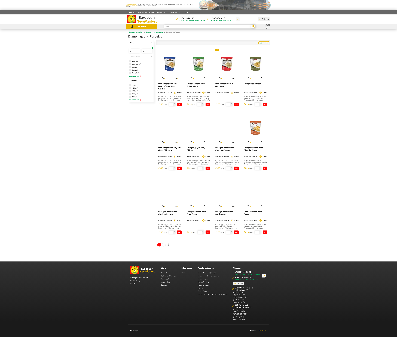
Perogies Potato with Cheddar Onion (253, 148)
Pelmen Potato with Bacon (253, 212)
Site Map (133, 284)
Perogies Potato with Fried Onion (196, 212)
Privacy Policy (135, 281)
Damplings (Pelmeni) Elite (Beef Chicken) (170, 148)
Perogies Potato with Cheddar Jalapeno (167, 212)
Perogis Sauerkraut (252, 83)
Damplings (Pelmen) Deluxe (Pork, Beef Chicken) (167, 86)
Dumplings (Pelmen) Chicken (196, 148)
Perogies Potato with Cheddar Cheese (224, 148)
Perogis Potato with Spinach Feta (196, 84)
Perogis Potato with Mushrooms (224, 212)
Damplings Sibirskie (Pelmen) (224, 84)
